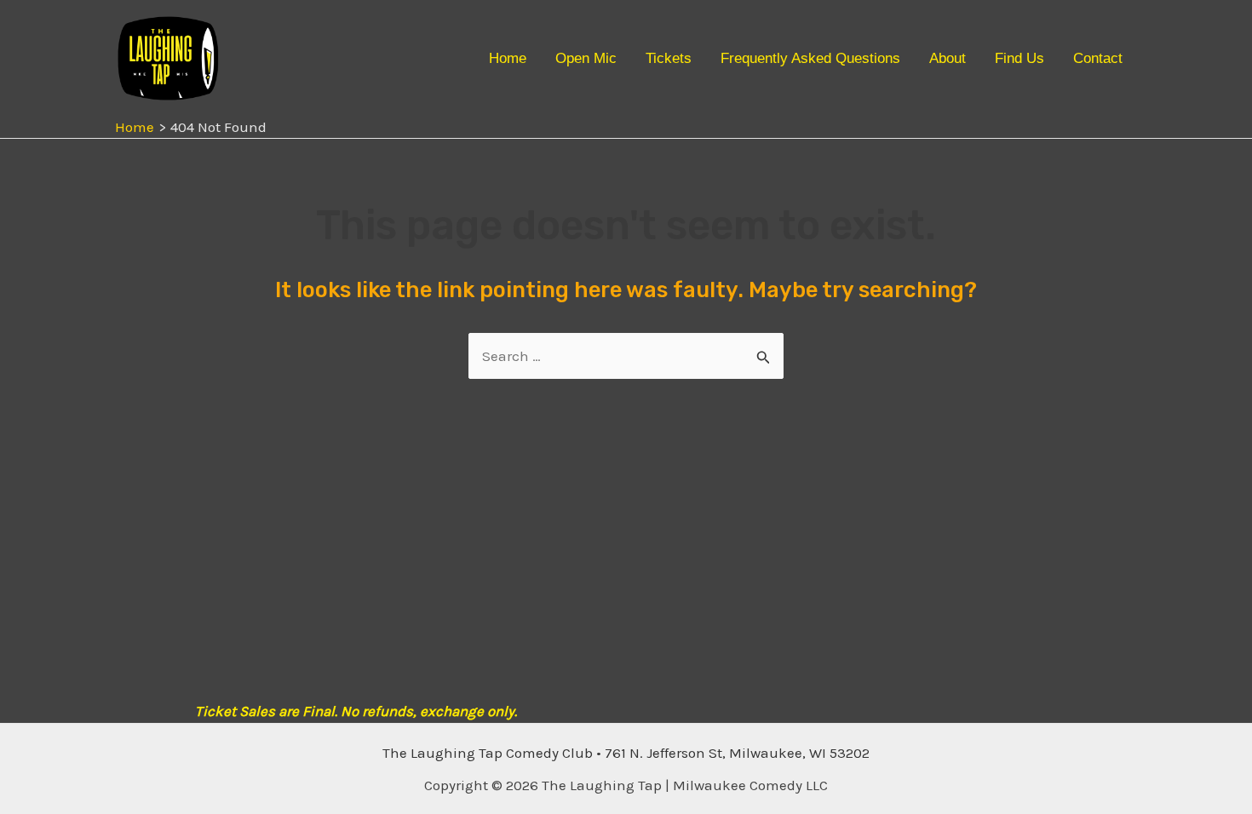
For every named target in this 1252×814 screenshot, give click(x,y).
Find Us (1019, 58)
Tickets (669, 58)
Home (507, 58)
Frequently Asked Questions (810, 58)
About (947, 58)
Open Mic (586, 58)
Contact (1098, 58)
